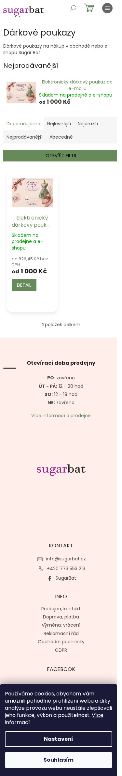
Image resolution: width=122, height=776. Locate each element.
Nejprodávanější (25, 137)
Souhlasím (59, 760)
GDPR (61, 650)
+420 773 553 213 (66, 568)
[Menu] (107, 8)
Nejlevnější (59, 123)
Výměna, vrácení (61, 625)
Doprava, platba (61, 617)
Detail (24, 285)
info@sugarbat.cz (66, 558)
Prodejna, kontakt (61, 608)
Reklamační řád (61, 633)
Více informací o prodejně (61, 416)
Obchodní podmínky (61, 641)
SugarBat (66, 578)
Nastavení (58, 739)
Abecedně (61, 137)
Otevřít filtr (61, 155)
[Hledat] (73, 8)
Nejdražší (88, 123)
